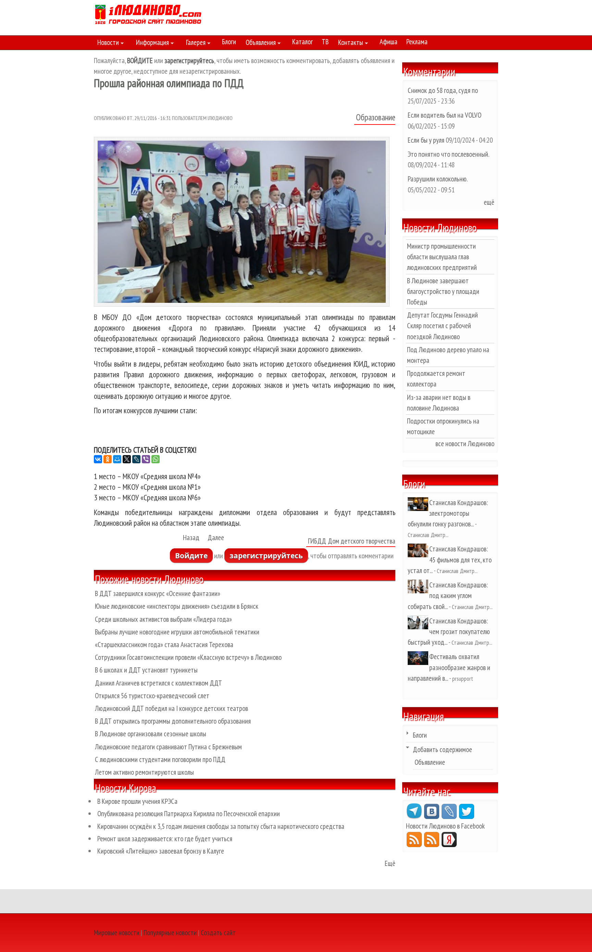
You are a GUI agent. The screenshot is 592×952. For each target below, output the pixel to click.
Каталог (302, 41)
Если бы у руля (427, 140)
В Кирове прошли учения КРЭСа (137, 801)
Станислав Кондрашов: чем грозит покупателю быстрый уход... (449, 631)
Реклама (417, 41)
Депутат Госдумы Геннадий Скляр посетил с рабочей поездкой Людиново (442, 325)
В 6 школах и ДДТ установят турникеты (146, 670)
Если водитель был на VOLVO (444, 115)
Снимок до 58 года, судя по (443, 90)
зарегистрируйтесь (266, 555)
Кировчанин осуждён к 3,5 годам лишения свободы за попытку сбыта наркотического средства (220, 826)
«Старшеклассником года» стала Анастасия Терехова (164, 644)
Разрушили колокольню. (437, 178)
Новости (106, 43)
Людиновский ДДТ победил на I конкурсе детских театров (171, 708)
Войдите (191, 555)
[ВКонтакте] (98, 459)
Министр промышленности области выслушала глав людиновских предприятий (442, 256)
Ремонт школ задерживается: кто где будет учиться (164, 838)
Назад (191, 537)
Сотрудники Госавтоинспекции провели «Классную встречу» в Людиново (188, 657)
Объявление (430, 762)
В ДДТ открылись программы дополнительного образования (173, 721)
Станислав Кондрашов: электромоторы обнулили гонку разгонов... (448, 513)
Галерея (194, 43)
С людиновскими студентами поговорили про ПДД (160, 759)
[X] (127, 459)
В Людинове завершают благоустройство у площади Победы (443, 291)
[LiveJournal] (136, 459)
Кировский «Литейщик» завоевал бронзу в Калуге (160, 851)
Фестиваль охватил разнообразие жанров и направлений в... (449, 667)
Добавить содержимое (442, 749)
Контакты (349, 43)
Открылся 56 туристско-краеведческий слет (152, 695)
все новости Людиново (464, 443)
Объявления (259, 43)
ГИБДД (317, 541)
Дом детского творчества (361, 541)
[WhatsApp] (155, 459)
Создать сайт (218, 932)
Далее (216, 537)
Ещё (390, 863)
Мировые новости (116, 932)
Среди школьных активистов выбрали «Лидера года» (163, 619)
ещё (489, 202)
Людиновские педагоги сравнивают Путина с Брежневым (168, 746)
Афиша (388, 41)
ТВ (325, 41)
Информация (151, 43)
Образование (375, 117)
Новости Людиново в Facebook (445, 826)
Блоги (229, 41)
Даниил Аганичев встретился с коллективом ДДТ (158, 683)
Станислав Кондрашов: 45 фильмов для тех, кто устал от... (450, 559)
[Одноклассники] (107, 459)
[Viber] (146, 459)
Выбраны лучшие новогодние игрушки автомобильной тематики (177, 631)
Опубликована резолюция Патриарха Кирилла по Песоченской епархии (188, 813)
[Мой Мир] (117, 459)
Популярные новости (170, 932)
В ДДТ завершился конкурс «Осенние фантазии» (157, 593)
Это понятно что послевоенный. (448, 154)
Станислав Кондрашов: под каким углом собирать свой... (448, 595)
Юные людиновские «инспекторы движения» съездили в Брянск (176, 606)
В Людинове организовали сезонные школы (150, 733)
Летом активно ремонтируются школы (144, 772)
